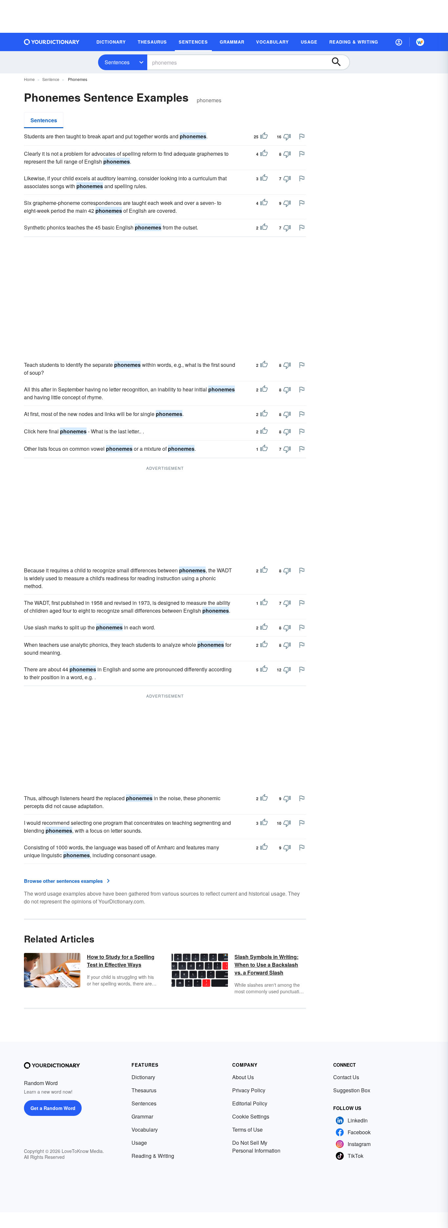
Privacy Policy (248, 1090)
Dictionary (143, 1077)
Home (29, 79)
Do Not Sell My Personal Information (256, 1146)
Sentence (50, 79)
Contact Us (346, 1077)
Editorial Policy (249, 1103)
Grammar (142, 1116)
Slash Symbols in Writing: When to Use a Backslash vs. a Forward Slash (266, 964)
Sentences (117, 62)
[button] (399, 42)
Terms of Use (247, 1129)
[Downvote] (287, 136)
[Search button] (339, 62)
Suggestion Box (351, 1090)
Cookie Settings (250, 1116)
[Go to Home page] (52, 42)
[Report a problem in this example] (302, 136)
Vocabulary (145, 1129)
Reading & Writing (153, 1155)
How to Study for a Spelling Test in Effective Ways (120, 960)
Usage (139, 1142)
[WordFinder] (420, 42)
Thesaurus (144, 1090)
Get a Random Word (53, 1108)
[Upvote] (264, 136)
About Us (243, 1077)
